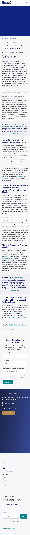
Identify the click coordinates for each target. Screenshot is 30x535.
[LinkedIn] (6, 56)
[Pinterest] (11, 56)
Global (5, 528)
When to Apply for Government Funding (12, 278)
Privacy (13, 528)
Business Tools (13, 325)
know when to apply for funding (17, 317)
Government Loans (19, 327)
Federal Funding (22, 325)
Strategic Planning (8, 329)
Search (24, 516)
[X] (3, 56)
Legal (8, 528)
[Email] (14, 56)
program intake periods (8, 258)
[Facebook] (9, 56)
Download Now (15, 133)
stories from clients (15, 90)
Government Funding (9, 38)
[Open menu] (26, 3)
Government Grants (8, 327)
